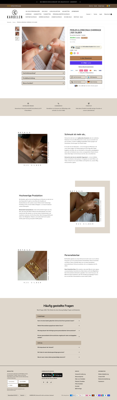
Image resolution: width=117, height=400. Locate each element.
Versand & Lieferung (80, 374)
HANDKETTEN (37, 14)
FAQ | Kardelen (79, 383)
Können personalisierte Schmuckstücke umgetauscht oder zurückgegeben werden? (57, 336)
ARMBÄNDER (75, 11)
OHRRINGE (29, 14)
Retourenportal (79, 376)
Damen (14, 22)
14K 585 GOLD (68, 17)
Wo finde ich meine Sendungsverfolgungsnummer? (51, 352)
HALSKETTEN (65, 11)
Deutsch (88, 14)
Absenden (23, 385)
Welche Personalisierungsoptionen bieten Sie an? (50, 325)
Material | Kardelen (80, 381)
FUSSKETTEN (47, 14)
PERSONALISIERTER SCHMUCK (61, 14)
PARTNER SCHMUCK (31, 17)
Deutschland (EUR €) (12, 395)
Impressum (101, 381)
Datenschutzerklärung (104, 379)
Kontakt (95, 5)
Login (100, 14)
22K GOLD (44, 11)
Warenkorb (107, 14)
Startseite (9, 22)
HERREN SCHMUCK (44, 17)
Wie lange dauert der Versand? (45, 347)
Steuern (74, 39)
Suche (95, 14)
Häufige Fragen (101, 5)
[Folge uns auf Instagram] (47, 382)
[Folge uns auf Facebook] (44, 382)
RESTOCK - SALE (78, 17)
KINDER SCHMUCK (57, 17)
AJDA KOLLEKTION (55, 11)
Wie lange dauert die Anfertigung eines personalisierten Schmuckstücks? (57, 330)
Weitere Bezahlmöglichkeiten (86, 66)
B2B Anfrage (78, 388)
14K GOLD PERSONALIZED (33, 11)
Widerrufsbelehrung (103, 374)
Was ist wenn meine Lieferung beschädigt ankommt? (51, 357)
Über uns (91, 5)
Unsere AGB (101, 376)
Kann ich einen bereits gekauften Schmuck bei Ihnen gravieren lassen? (56, 320)
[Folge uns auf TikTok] (51, 382)
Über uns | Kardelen (80, 379)
